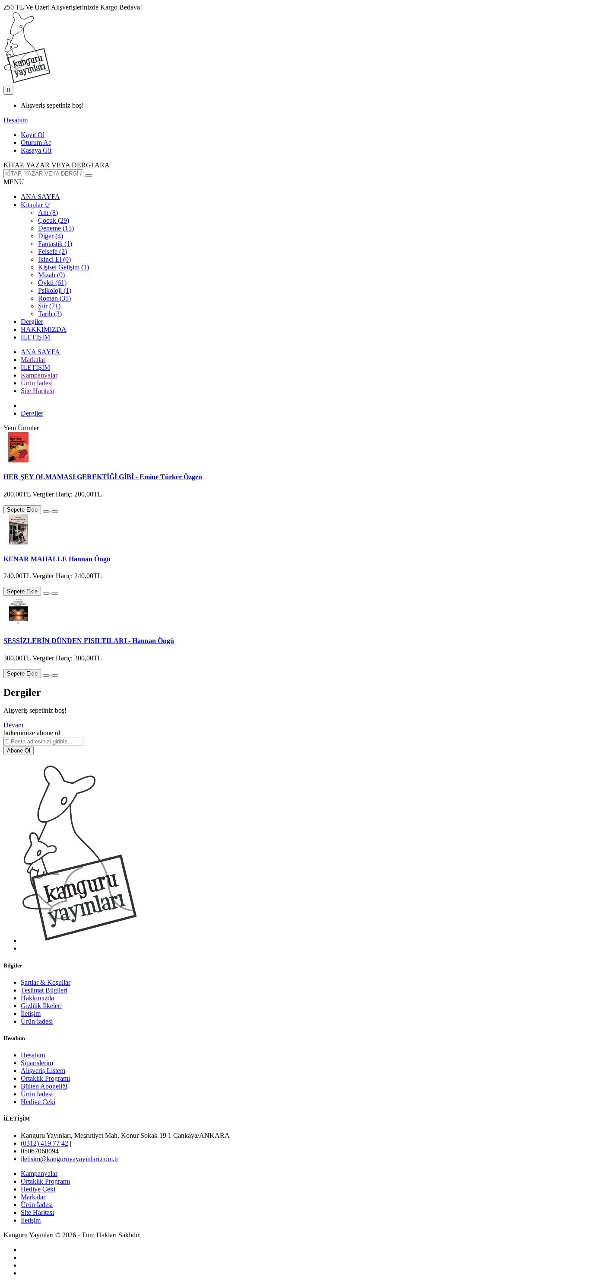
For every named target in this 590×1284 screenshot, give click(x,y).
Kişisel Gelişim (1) (63, 267)
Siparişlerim (37, 1062)
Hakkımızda (37, 998)
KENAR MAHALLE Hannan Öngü (57, 559)
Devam (13, 725)
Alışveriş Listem (43, 1070)
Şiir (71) (49, 306)
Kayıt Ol (32, 134)
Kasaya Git (36, 150)
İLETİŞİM (35, 337)
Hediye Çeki (38, 1101)
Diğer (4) (50, 236)
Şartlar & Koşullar (45, 982)
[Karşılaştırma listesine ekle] (54, 511)
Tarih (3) (50, 313)
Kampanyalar (39, 375)
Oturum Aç (36, 142)
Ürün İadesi (37, 383)
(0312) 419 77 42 (44, 1143)
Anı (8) (48, 212)
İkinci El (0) (54, 259)
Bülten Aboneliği (44, 1086)
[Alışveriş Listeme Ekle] (46, 511)
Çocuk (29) (53, 220)
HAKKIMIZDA (44, 329)
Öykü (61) (52, 282)
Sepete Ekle (22, 509)
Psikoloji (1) (54, 290)
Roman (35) (54, 298)
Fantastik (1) (55, 243)
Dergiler (32, 321)
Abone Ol (18, 750)
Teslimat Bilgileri (44, 990)
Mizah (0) (51, 275)
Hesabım (33, 1055)
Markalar (33, 359)
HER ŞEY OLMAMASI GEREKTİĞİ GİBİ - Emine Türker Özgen (102, 476)
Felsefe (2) (52, 251)
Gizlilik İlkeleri (41, 1005)
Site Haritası (37, 390)
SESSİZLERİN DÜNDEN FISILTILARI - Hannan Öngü (88, 640)
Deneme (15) (56, 228)
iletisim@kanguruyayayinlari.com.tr (69, 1158)
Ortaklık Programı (45, 1078)
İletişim (31, 1013)
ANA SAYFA (40, 196)
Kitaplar (35, 204)
